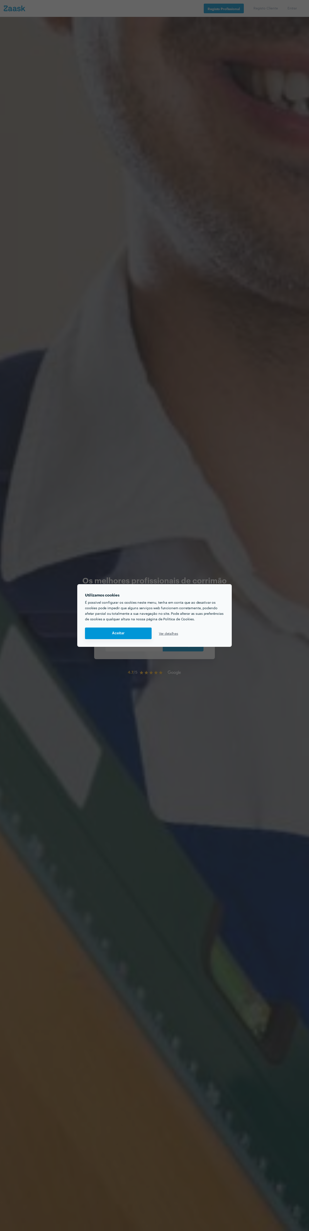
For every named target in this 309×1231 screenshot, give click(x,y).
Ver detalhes (168, 633)
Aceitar (118, 633)
